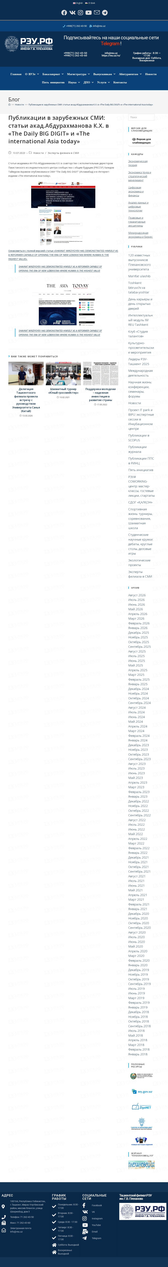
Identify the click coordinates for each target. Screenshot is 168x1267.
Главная (15, 74)
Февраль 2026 (139, 623)
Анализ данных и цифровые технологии (138, 206)
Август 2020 (137, 932)
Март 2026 (136, 618)
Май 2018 (135, 1035)
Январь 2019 (137, 1007)
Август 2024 (137, 707)
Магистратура (76, 74)
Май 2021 (135, 890)
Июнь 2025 (136, 661)
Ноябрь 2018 (138, 1017)
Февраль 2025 (139, 679)
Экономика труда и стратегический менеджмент (139, 176)
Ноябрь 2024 (138, 693)
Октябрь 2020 (138, 923)
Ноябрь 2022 (138, 806)
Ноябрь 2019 (138, 974)
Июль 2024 (136, 712)
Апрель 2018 (137, 1040)
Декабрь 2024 (138, 689)
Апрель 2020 (137, 951)
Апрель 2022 (137, 839)
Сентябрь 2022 (139, 815)
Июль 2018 (136, 1031)
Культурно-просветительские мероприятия (141, 348)
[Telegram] (104, 12)
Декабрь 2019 (138, 970)
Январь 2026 (137, 628)
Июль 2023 (136, 768)
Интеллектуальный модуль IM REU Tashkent (140, 320)
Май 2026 (135, 609)
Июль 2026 (136, 600)
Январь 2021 (137, 909)
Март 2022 (136, 843)
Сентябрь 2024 (139, 703)
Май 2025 (135, 665)
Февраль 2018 (139, 1049)
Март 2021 (136, 899)
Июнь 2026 (136, 604)
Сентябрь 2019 (139, 984)
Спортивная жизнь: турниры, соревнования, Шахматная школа (140, 518)
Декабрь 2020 (138, 914)
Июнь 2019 (136, 993)
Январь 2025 (137, 684)
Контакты (120, 82)
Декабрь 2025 (138, 632)
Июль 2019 (136, 988)
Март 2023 (136, 787)
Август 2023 (137, 764)
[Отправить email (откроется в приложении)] (97, 12)
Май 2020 (135, 946)
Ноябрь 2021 (138, 862)
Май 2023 (135, 778)
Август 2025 (137, 651)
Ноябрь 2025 (138, 637)
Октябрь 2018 (138, 1021)
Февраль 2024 (139, 736)
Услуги (101, 82)
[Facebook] (64, 12)
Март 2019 (136, 998)
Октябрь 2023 (138, 754)
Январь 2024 (137, 740)
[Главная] (9, 104)
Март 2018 (136, 1045)
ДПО (87, 82)
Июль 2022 (136, 824)
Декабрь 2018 (138, 1012)
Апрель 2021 (137, 895)
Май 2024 (135, 721)
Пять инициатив (53, 82)
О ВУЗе (30, 74)
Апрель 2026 (137, 614)
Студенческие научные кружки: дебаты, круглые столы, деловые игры (140, 544)
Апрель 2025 (137, 670)
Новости (151, 74)
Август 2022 (137, 820)
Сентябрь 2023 (139, 759)
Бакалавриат (51, 74)
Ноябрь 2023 (138, 749)
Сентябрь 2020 (139, 927)
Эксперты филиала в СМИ (63, 152)
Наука (72, 82)
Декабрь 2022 (138, 801)
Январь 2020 (137, 965)
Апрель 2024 (137, 726)
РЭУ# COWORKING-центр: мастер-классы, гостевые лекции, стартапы (141, 486)
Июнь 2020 (136, 942)
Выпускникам (102, 74)
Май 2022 (135, 834)
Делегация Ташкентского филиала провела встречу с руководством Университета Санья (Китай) (26, 400)
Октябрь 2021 (138, 867)
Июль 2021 (136, 881)
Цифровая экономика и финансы (136, 191)
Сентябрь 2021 (139, 871)
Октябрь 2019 (138, 979)
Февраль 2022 (139, 848)
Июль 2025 (136, 656)
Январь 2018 (137, 1054)
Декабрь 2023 (138, 745)
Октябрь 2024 (138, 698)
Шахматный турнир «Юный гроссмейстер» (63, 390)
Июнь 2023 (136, 773)
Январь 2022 (137, 853)
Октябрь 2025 (138, 642)
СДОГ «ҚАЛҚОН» (140, 502)
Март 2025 (136, 675)
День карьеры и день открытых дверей (140, 304)
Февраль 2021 (139, 904)
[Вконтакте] (72, 12)
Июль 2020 (136, 937)
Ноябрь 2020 (138, 918)
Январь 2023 (137, 796)
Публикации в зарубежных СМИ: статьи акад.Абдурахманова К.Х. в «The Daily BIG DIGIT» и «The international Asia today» (91, 104)
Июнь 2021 (136, 885)
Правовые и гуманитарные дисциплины (137, 221)
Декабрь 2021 (138, 857)
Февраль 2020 (139, 960)
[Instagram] (80, 12)
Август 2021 (137, 876)
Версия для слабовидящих (141, 141)
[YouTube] (88, 12)
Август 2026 (137, 595)
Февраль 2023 (139, 792)
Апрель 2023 (137, 782)
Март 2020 (136, 956)
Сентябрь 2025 (139, 646)
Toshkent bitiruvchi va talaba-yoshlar (138, 287)
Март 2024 (136, 731)
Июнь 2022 (136, 829)
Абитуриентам (128, 74)
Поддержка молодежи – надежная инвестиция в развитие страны (100, 394)
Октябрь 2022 (138, 810)
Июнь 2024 (136, 717)
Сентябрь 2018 (139, 1026)
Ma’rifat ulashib (139, 276)
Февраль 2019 (139, 1002)
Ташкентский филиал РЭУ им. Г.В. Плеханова (135, 1197)
